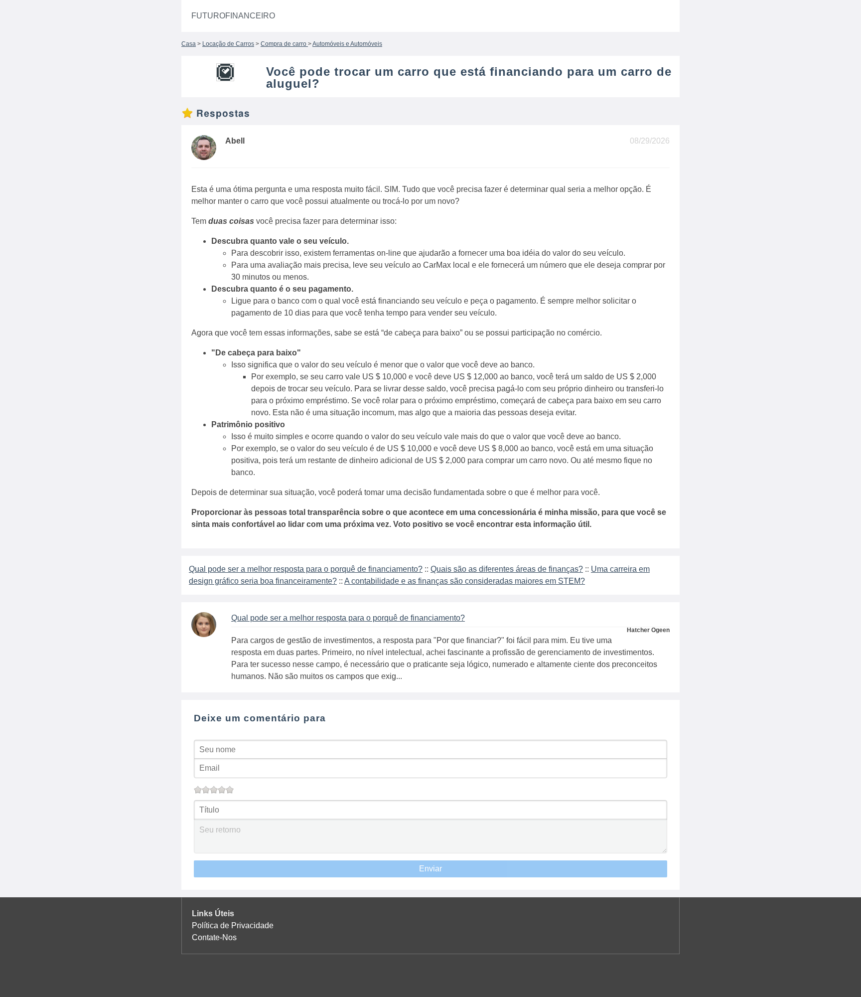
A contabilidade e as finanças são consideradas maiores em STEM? (464, 581)
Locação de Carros (228, 43)
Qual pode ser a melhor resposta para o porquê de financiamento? (306, 569)
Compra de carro (284, 43)
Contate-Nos (214, 937)
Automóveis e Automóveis (347, 43)
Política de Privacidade (233, 925)
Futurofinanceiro (233, 15)
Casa (188, 43)
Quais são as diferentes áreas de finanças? (506, 569)
